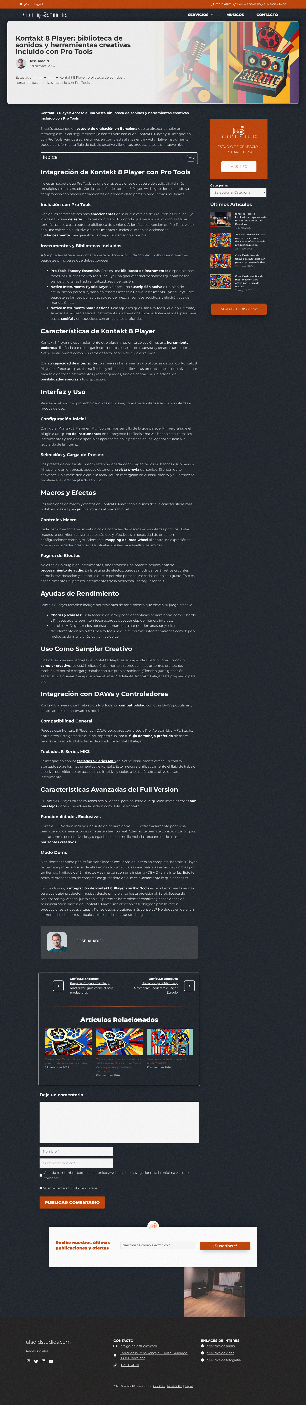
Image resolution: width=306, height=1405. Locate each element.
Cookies (159, 1386)
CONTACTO (267, 15)
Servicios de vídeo (220, 1353)
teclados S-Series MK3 (96, 761)
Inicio (38, 77)
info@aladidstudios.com (138, 1346)
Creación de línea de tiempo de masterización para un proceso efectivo (250, 259)
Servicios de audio (221, 1346)
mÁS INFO (238, 167)
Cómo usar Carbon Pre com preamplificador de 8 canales (66, 1061)
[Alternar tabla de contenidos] (188, 158)
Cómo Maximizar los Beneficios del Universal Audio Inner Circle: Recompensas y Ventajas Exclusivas (119, 1065)
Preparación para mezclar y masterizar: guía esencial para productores (91, 987)
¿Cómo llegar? (33, 4)
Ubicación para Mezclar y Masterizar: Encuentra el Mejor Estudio (156, 987)
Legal (189, 1386)
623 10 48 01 (223, 4)
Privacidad (174, 1386)
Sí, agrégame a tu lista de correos (69, 1188)
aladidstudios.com (239, 309)
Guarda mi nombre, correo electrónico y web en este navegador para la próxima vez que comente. (116, 1175)
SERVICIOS (198, 15)
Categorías (219, 185)
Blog (51, 77)
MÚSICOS (235, 15)
